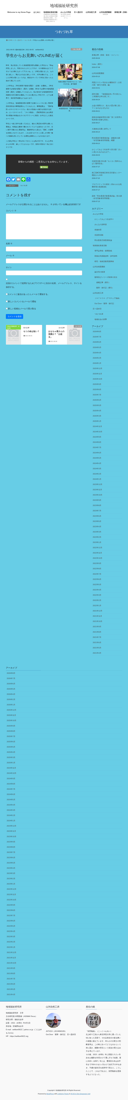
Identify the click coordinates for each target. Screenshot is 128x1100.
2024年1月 (97, 479)
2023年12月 (97, 484)
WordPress (50, 1094)
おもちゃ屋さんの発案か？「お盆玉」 (56, 334)
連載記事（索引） (103, 282)
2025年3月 (97, 416)
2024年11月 (97, 426)
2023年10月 (97, 495)
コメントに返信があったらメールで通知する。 (29, 294)
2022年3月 (97, 595)
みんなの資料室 (100, 224)
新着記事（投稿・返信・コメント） (106, 55)
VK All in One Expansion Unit (80, 1094)
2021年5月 (97, 648)
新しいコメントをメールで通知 (22, 301)
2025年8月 (97, 389)
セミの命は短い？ (31, 331)
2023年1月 (97, 542)
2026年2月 (97, 358)
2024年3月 (97, 469)
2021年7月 (97, 637)
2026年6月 (97, 342)
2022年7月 (97, 574)
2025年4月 (97, 411)
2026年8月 (97, 331)
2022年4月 (97, 590)
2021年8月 (97, 632)
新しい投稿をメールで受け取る (22, 309)
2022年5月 (97, 584)
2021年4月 (97, 653)
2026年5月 (97, 347)
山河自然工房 (98, 293)
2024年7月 (97, 447)
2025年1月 (97, 421)
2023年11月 (97, 490)
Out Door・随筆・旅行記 (104, 303)
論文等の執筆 (99, 272)
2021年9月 (97, 627)
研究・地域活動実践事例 (104, 261)
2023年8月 (97, 505)
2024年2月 (97, 474)
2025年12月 (97, 368)
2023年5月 (97, 521)
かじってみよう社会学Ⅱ (104, 219)
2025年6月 (97, 400)
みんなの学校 (98, 214)
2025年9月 (97, 384)
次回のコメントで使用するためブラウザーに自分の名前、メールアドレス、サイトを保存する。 (44, 285)
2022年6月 (97, 579)
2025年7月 (97, 395)
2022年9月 (97, 563)
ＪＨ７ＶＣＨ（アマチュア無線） (107, 298)
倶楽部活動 (98, 235)
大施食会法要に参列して (101, 129)
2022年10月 (97, 558)
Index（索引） (97, 64)
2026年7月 (97, 337)
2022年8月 (97, 569)
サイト (9, 267)
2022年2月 (97, 600)
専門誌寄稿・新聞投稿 (103, 251)
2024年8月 (97, 442)
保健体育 (98, 230)
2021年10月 (97, 621)
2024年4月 (97, 463)
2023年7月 (97, 511)
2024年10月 (97, 432)
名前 (9, 243)
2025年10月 (97, 379)
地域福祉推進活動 (100, 245)
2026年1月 (97, 363)
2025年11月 (97, 374)
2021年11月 (97, 616)
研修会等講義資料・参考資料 (105, 256)
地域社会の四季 (100, 319)
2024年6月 (97, 453)
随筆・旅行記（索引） (105, 288)
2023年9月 (97, 500)
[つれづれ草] (74, 329)
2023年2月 (97, 537)
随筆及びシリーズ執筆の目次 (105, 277)
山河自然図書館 (98, 73)
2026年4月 (97, 353)
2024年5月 (97, 458)
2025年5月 (97, 405)
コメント (11, 211)
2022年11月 (97, 553)
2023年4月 (97, 527)
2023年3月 (97, 532)
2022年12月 (97, 548)
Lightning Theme (63, 1094)
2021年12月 (97, 611)
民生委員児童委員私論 (103, 240)
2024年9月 (97, 437)
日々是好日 (97, 309)
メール (10, 256)
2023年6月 (97, 516)
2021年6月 (97, 642)
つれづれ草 (76, 49)
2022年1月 (97, 606)
